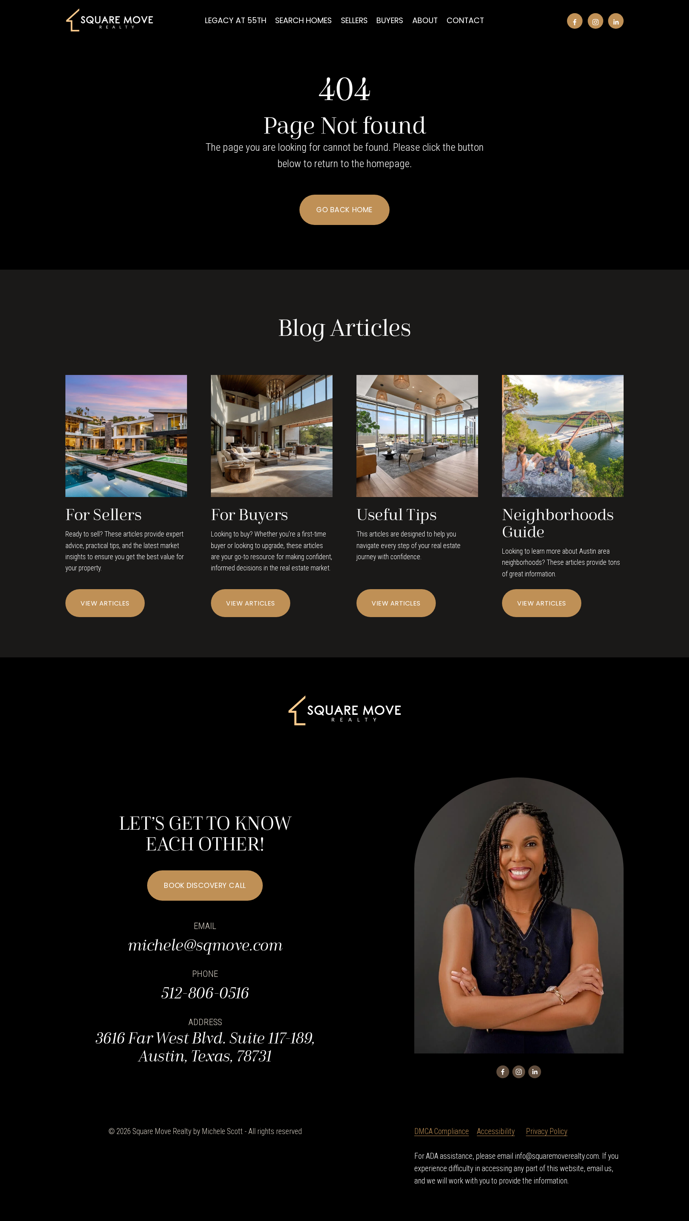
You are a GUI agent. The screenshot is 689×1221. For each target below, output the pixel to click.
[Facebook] (575, 21)
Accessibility (496, 1131)
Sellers (354, 20)
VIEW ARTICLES (105, 603)
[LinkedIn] (616, 21)
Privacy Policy (546, 1131)
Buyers (389, 20)
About (425, 20)
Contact (465, 20)
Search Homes (303, 20)
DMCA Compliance (441, 1131)
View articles (541, 603)
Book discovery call (205, 885)
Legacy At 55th (235, 20)
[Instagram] (595, 21)
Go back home (344, 210)
